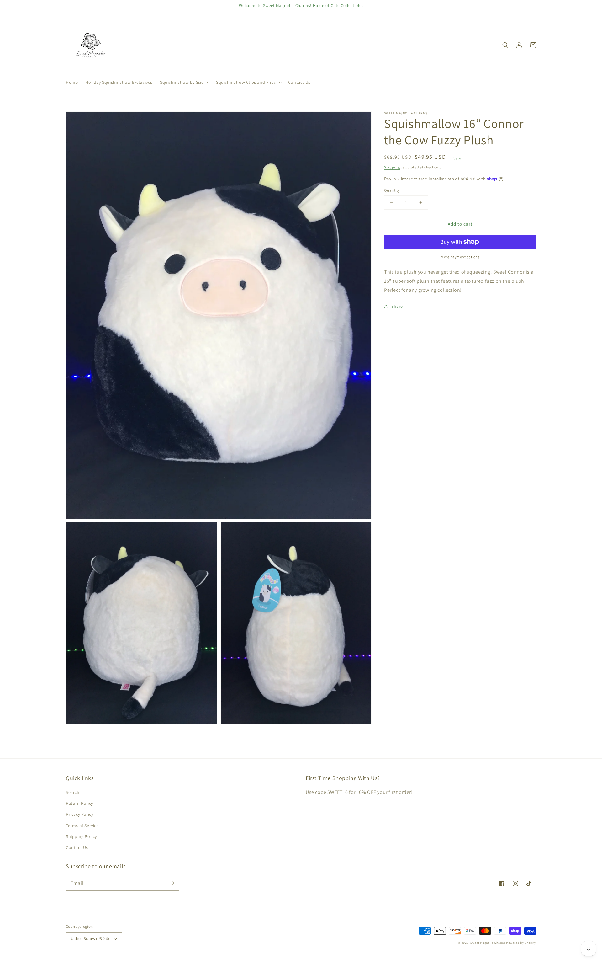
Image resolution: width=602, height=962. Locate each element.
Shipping (392, 167)
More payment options (460, 256)
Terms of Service (82, 825)
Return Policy (79, 803)
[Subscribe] (172, 883)
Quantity (392, 190)
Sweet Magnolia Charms (487, 943)
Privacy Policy (79, 814)
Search (73, 792)
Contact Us (77, 847)
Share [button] (397, 306)
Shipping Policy (81, 836)
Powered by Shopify (521, 943)
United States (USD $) (90, 938)
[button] (184, 82)
